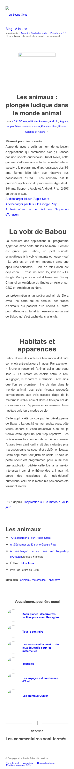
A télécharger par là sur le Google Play (31, 204)
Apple (10, 126)
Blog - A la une (16, 28)
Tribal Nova (27, 563)
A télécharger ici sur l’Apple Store (27, 198)
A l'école (33, 121)
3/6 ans (23, 121)
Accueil (24, 33)
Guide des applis (39, 33)
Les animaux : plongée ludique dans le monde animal (37, 104)
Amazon (43, 121)
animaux (25, 580)
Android (53, 121)
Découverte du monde (27, 126)
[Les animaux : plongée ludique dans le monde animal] (37, 71)
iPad (54, 126)
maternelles (39, 580)
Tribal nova (53, 580)
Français (46, 126)
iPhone (62, 126)
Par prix (54, 33)
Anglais (63, 121)
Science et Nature (35, 131)
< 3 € (63, 33)
